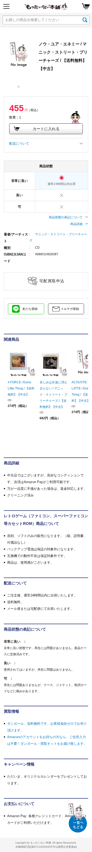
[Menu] (6, 6)
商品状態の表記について (66, 217)
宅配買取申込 (52, 281)
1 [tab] (19, 86)
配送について (19, 143)
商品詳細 (76, 224)
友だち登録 (30, 309)
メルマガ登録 (70, 309)
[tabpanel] (18, 54)
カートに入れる (46, 128)
